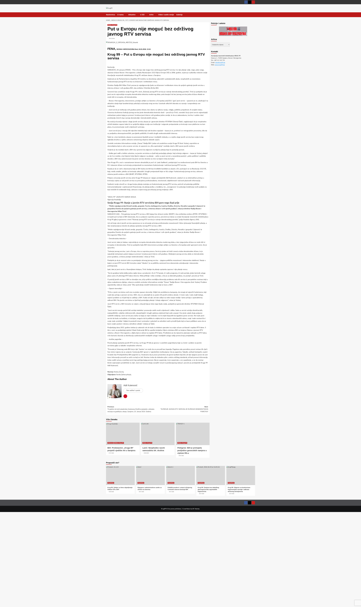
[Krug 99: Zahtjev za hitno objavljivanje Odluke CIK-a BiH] (120, 475)
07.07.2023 (111, 453)
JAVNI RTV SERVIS (123, 197)
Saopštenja (111, 482)
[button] (254, 14)
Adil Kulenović (130, 385)
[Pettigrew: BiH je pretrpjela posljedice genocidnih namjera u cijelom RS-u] (193, 434)
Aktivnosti (110, 442)
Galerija (179, 15)
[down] (125, 15)
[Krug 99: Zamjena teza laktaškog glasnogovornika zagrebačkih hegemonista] (210, 475)
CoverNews (186, 509)
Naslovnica (110, 15)
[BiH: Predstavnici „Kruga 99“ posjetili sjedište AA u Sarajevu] (123, 434)
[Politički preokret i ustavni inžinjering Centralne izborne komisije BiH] (180, 475)
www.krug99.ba (220, 65)
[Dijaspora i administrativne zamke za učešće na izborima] (150, 475)
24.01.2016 (112, 38)
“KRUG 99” (111, 197)
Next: (184, 409)
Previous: (130, 409)
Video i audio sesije (166, 15)
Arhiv (151, 15)
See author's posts (133, 390)
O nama (120, 15)
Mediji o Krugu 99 (112, 24)
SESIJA (133, 197)
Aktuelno (131, 15)
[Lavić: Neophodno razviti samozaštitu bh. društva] (158, 434)
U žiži (142, 15)
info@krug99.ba (220, 62)
